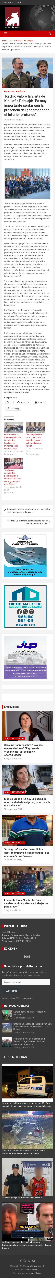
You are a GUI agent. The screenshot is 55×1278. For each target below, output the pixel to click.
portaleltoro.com (34, 1266)
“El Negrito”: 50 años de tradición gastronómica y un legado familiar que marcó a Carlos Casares (26, 853)
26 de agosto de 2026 (23, 1018)
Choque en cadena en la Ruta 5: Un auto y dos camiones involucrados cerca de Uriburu (32, 1027)
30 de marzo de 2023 (13, 120)
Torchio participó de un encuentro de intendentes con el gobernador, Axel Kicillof (35, 440)
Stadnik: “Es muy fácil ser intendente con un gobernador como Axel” (27, 522)
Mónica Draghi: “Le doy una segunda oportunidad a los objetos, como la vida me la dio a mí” (27, 802)
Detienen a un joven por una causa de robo (22, 1197)
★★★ (7, 738)
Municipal (9, 91)
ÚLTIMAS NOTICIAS (16, 1005)
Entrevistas (11, 706)
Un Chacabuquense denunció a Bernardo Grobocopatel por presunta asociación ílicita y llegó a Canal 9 (26, 1245)
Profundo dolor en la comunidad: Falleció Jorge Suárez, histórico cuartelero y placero (29, 1041)
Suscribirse (11, 990)
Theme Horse (31, 1269)
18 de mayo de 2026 (13, 809)
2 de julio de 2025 (12, 910)
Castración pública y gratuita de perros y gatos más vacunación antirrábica (28, 510)
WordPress (36, 1273)
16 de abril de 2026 (12, 860)
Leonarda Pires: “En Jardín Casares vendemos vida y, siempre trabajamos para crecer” (26, 903)
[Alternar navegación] (6, 34)
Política (20, 91)
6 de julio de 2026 (12, 758)
